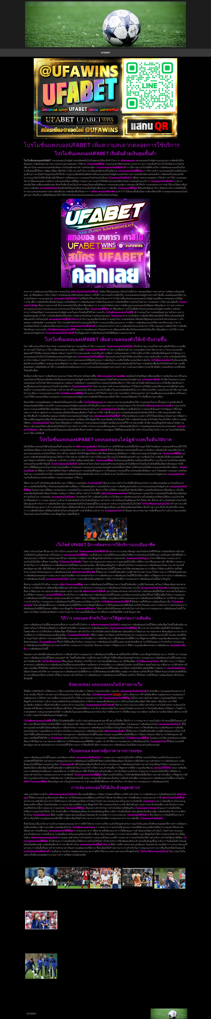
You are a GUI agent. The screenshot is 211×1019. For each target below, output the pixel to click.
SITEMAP (105, 52)
